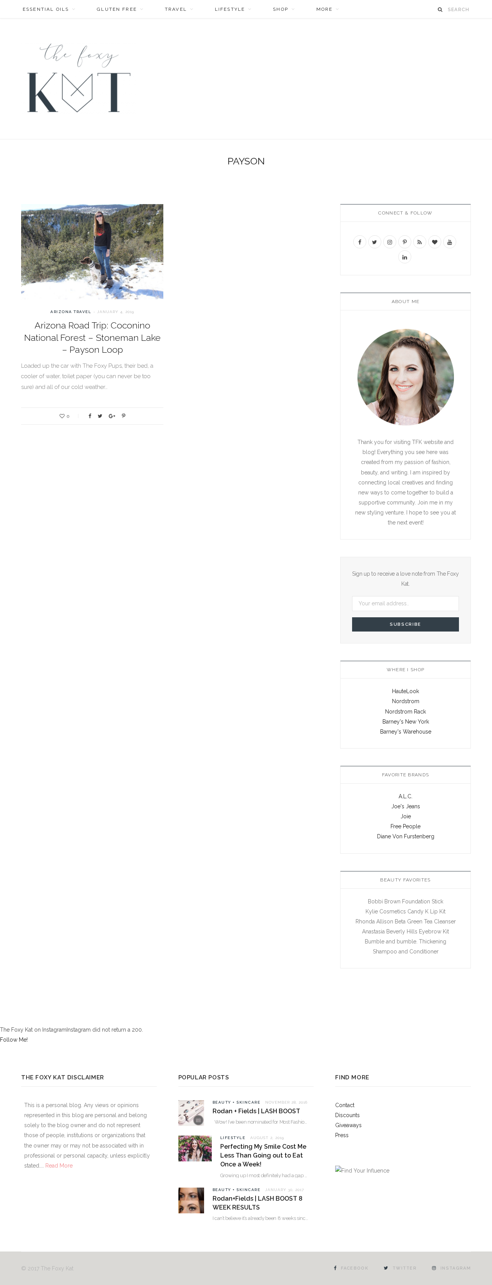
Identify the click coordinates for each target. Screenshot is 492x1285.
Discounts (347, 1115)
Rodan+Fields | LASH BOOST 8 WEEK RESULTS (258, 1203)
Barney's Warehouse (405, 732)
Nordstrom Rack (405, 712)
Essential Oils (46, 9)
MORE (324, 9)
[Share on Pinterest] (123, 416)
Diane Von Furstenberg (405, 836)
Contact (344, 1105)
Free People (406, 826)
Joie (406, 816)
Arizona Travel (70, 312)
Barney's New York (405, 722)
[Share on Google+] (112, 416)
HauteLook (405, 691)
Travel (176, 9)
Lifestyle (230, 9)
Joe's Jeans (405, 806)
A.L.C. (405, 796)
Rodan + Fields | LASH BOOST (256, 1111)
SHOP (280, 9)
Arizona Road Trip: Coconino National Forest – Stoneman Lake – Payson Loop (92, 337)
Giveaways (348, 1125)
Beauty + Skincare (237, 1102)
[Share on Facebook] (89, 416)
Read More (58, 1166)
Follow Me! (14, 1040)
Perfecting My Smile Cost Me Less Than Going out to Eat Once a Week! (263, 1155)
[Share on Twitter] (100, 416)
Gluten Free (117, 9)
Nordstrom (405, 701)
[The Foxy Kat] (78, 79)
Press (342, 1135)
